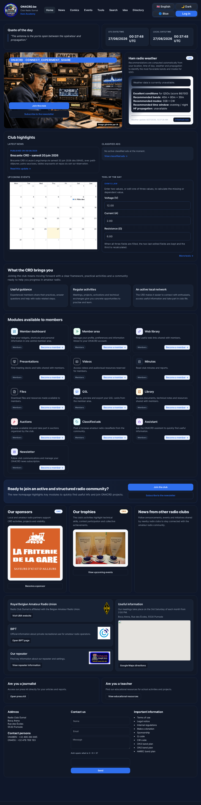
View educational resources (123, 696)
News (61, 10)
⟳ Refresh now (182, 119)
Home (49, 10)
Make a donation (145, 728)
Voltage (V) (111, 197)
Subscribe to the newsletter (39, 114)
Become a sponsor (35, 586)
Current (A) (111, 213)
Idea (125, 10)
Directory (138, 10)
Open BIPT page (20, 640)
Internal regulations (147, 725)
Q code (141, 736)
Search (113, 10)
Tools (101, 10)
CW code (142, 740)
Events (88, 10)
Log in (186, 13)
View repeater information (26, 665)
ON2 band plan (145, 747)
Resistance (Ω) (113, 228)
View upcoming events (100, 567)
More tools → (186, 255)
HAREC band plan (146, 751)
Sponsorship (143, 732)
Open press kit (18, 696)
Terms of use (143, 717)
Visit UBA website (21, 615)
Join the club (39, 105)
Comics (74, 10)
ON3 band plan (145, 743)
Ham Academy (27, 14)
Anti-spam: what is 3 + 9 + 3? (84, 753)
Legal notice (143, 721)
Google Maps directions (133, 665)
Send (100, 770)
